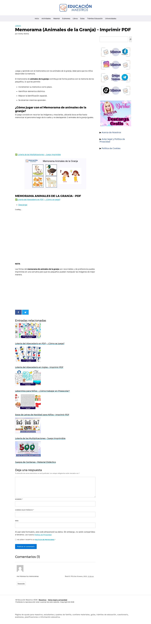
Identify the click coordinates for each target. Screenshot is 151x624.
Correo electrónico (24, 510)
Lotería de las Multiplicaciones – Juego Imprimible (39, 154)
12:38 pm (91, 576)
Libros (75, 18)
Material (56, 18)
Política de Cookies (111, 148)
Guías (82, 18)
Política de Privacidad (43, 535)
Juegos (18, 26)
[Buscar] (130, 39)
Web (16, 521)
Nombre (19, 499)
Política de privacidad (45, 539)
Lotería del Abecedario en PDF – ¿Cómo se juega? (38, 199)
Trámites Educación (95, 18)
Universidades (110, 18)
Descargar (22, 205)
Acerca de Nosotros (111, 132)
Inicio (37, 18)
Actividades (46, 18)
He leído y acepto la (36, 539)
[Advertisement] (55, 52)
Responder (21, 583)
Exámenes (66, 18)
